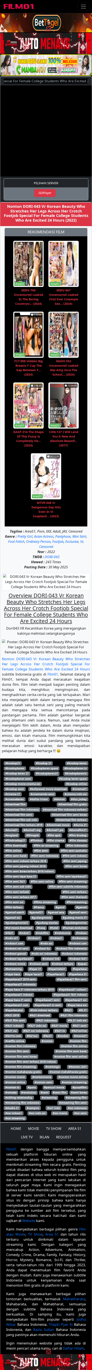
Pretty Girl (25, 536)
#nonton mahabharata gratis (68, 1072)
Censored (46, 546)
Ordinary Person (38, 541)
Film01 (52, 674)
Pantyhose (63, 536)
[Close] (48, 28)
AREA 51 (74, 1128)
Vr (81, 541)
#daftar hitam (39, 799)
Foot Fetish (16, 541)
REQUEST (63, 1137)
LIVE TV (27, 1137)
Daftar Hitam (73, 1348)
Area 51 (52, 1234)
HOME (16, 1128)
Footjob (58, 541)
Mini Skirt (79, 536)
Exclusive (72, 541)
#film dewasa (78, 840)
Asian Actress (43, 536)
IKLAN (44, 1137)
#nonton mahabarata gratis (23, 1072)
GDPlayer (45, 193)
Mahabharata (74, 1299)
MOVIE (33, 1128)
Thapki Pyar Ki (61, 1324)
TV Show (35, 1234)
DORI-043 (52, 557)
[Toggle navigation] (83, 6)
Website (28, 1220)
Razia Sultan (43, 1329)
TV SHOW (53, 1128)
